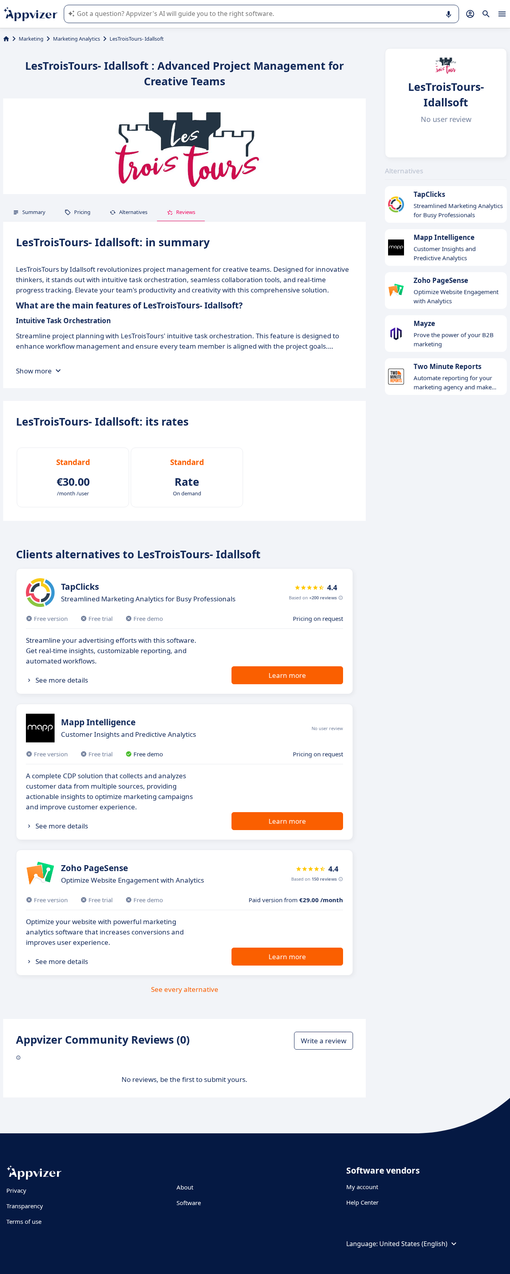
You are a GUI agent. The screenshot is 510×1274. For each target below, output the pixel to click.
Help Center (362, 1202)
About (185, 1187)
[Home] (6, 38)
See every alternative (184, 989)
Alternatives (133, 212)
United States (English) (413, 1243)
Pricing (82, 212)
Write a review (323, 1040)
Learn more (287, 675)
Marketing (31, 38)
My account (362, 1187)
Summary (33, 212)
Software (189, 1203)
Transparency (24, 1206)
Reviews (185, 212)
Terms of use (23, 1221)
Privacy (16, 1190)
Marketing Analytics (76, 38)
